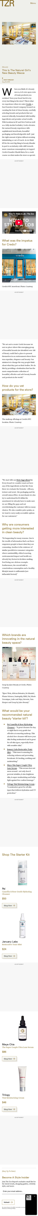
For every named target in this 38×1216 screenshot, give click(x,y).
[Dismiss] (34, 1196)
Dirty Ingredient (23, 480)
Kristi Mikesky (9, 80)
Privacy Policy (11, 1208)
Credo (28, 104)
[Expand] (27, 1196)
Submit (7, 1202)
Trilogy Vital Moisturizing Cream (20, 784)
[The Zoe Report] (7, 3)
